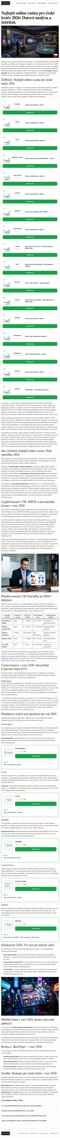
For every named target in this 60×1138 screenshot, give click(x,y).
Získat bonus (30, 112)
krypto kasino (32, 651)
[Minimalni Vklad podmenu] (58, 1133)
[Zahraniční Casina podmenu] (28, 1133)
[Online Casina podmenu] (37, 1133)
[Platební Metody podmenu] (48, 1133)
